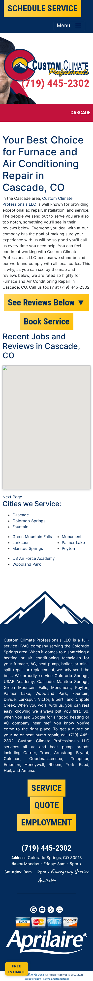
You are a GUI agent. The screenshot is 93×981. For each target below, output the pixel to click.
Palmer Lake (73, 542)
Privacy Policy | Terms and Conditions (46, 978)
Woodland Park (26, 564)
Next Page (12, 496)
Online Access (34, 974)
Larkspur (20, 542)
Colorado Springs (28, 520)
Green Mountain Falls (32, 536)
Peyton (68, 548)
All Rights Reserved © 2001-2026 (64, 974)
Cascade (20, 514)
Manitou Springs (27, 548)
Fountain (20, 526)
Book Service (46, 321)
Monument (72, 536)
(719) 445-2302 (55, 83)
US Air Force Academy (33, 558)
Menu (66, 25)
